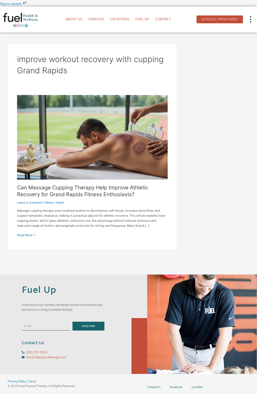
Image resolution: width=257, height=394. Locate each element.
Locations (119, 19)
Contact (163, 19)
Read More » (26, 235)
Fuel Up (142, 19)
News (49, 202)
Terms (32, 381)
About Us (73, 19)
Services (96, 19)
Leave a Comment (30, 202)
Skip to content (11, 4)
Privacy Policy (17, 381)
